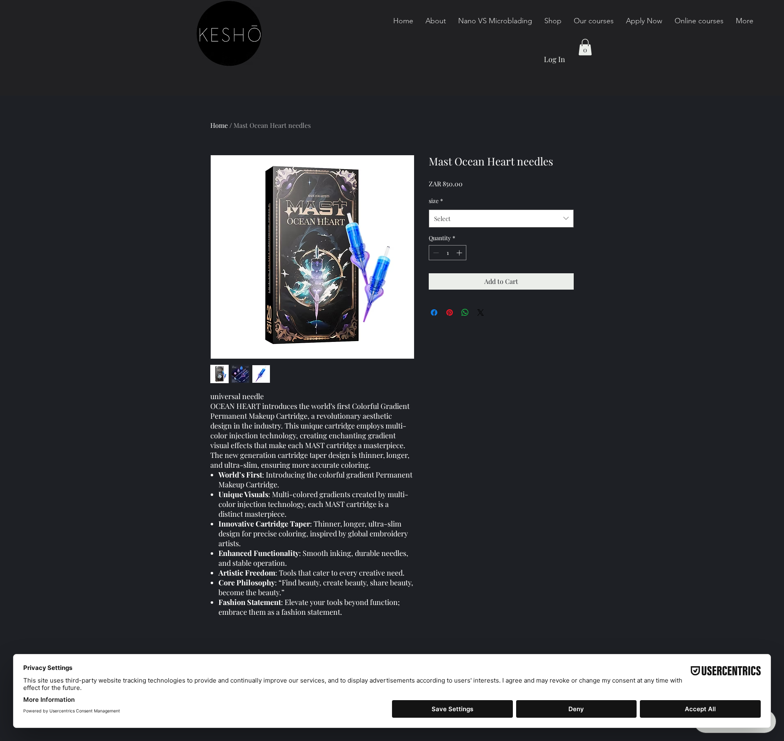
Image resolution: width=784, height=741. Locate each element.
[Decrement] (435, 253)
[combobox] (501, 219)
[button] (585, 47)
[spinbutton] (447, 253)
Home (219, 125)
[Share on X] (481, 312)
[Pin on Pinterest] (449, 312)
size (436, 201)
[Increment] (460, 253)
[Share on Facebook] (434, 312)
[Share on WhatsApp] (465, 312)
